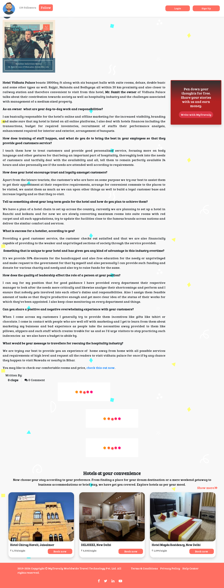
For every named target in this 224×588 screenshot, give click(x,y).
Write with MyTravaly (196, 114)
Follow (46, 7)
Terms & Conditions (144, 568)
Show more (206, 488)
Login (177, 8)
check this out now (100, 368)
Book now (59, 551)
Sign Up (206, 8)
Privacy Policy (170, 568)
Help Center (190, 568)
